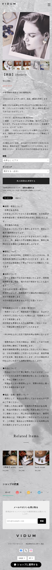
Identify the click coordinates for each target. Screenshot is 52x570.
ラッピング (7, 167)
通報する (18, 198)
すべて (8, 492)
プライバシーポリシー (15, 544)
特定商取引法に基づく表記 (35, 544)
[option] (26, 35)
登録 (42, 521)
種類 (4, 156)
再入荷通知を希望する (26, 181)
